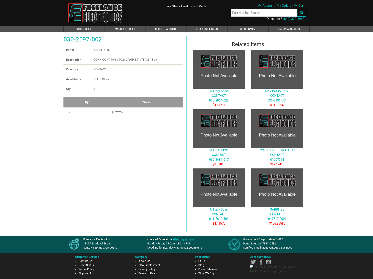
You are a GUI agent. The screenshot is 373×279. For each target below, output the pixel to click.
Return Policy (87, 269)
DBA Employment (149, 265)
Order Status (86, 265)
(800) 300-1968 (293, 19)
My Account (266, 6)
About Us (144, 261)
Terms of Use (147, 273)
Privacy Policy (147, 269)
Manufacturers (125, 29)
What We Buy (206, 273)
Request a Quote (166, 29)
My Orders (284, 6)
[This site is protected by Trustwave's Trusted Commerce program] (276, 269)
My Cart (299, 6)
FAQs (201, 261)
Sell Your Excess (207, 29)
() (183, 239)
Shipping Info (87, 273)
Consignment (248, 29)
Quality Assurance (289, 29)
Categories (90, 28)
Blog (201, 265)
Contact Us (85, 261)
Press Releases (207, 269)
